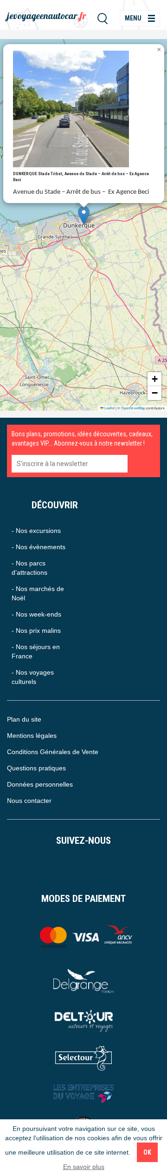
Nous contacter (29, 800)
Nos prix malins (38, 630)
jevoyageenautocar (46, 15)
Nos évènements (40, 547)
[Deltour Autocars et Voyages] (83, 1019)
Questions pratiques (36, 768)
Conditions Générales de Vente (52, 752)
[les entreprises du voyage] (83, 1093)
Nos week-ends (38, 614)
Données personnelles (40, 784)
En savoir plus (83, 1166)
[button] (84, 215)
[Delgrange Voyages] (83, 981)
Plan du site (24, 719)
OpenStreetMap (133, 407)
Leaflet (109, 407)
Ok (147, 1152)
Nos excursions (38, 530)
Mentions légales (32, 735)
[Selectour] (83, 1058)
